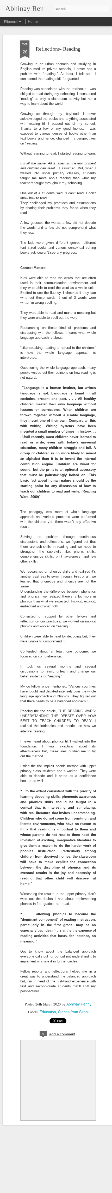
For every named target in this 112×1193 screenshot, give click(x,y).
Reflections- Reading (58, 49)
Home (33, 21)
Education (48, 1011)
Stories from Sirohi (73, 1011)
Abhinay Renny (78, 1004)
